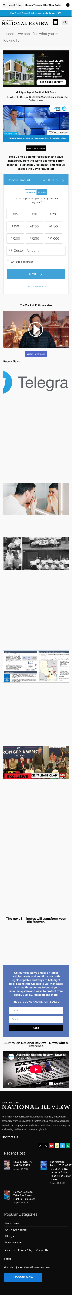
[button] (55, 22)
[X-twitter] (40, 1145)
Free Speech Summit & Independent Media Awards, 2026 (35, 13)
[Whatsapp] (68, 1145)
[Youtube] (51, 1145)
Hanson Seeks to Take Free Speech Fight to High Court (24, 1195)
